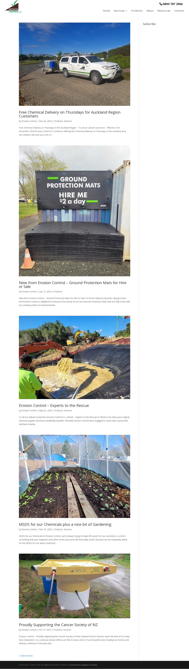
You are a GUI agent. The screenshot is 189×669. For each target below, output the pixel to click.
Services (119, 11)
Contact (179, 11)
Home (106, 11)
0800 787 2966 (173, 4)
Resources (164, 11)
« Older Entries (26, 655)
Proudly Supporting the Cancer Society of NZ (58, 624)
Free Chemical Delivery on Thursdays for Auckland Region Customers (69, 114)
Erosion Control (29, 121)
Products (137, 11)
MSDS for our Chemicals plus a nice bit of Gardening (65, 524)
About (150, 11)
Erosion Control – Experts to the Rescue (54, 405)
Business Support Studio (84, 664)
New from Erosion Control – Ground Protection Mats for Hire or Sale (72, 284)
